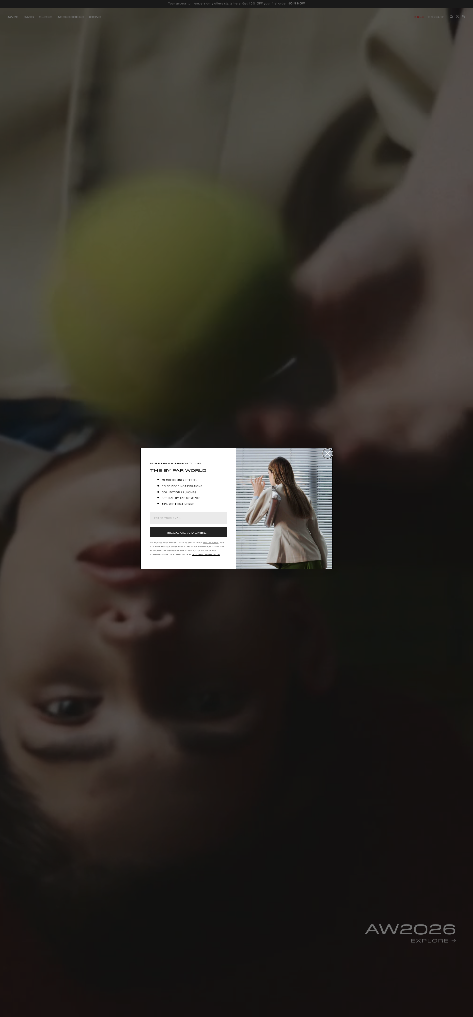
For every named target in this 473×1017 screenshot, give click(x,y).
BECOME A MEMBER (188, 532)
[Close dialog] (328, 453)
